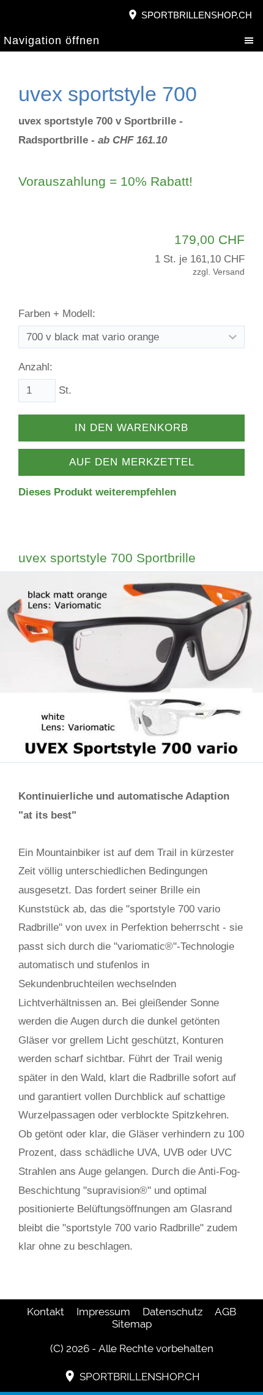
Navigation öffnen (52, 40)
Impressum (103, 1311)
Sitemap (132, 1324)
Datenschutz (172, 1311)
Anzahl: (35, 367)
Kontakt (45, 1311)
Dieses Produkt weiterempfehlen (97, 492)
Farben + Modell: (56, 313)
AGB (225, 1311)
